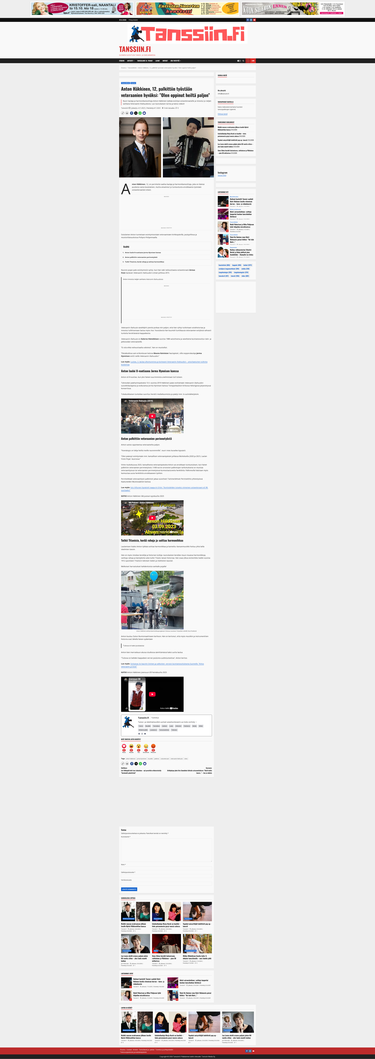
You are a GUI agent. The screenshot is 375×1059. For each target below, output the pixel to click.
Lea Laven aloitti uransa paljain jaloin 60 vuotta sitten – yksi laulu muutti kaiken (134, 958)
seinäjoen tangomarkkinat (229, 269)
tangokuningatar (241, 272)
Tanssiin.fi (135, 49)
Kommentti (125, 837)
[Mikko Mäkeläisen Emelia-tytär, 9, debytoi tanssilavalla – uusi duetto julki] (197, 943)
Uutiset (165, 61)
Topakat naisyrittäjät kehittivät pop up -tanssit (197, 925)
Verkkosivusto (126, 880)
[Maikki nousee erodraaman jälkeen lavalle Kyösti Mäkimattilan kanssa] (135, 911)
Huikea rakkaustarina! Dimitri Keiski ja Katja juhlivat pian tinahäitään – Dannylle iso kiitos (223, 252)
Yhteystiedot (133, 20)
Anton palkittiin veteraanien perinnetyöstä (141, 257)
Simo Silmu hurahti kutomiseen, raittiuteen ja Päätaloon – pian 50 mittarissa (164, 958)
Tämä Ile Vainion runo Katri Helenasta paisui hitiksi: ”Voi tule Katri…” (172, 995)
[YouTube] (145, 734)
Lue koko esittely (188, 722)
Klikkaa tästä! (222, 114)
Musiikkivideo (234, 196)
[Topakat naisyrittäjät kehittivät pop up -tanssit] (197, 911)
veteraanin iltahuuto (177, 759)
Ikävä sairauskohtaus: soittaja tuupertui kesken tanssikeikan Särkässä (172, 982)
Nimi (123, 864)
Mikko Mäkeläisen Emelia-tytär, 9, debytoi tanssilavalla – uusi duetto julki (197, 957)
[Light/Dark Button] (239, 61)
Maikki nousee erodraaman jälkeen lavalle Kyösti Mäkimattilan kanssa (133, 925)
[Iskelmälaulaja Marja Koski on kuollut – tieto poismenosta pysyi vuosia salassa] (166, 911)
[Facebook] (139, 734)
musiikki (150, 759)
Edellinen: (141, 770)
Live (253, 61)
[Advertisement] (166, 212)
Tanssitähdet (125, 83)
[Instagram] (142, 734)
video (186, 759)
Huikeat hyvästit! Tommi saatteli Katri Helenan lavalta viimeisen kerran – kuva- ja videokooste (126, 982)
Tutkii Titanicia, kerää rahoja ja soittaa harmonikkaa (144, 262)
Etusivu (121, 61)
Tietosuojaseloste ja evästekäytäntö (133, 1052)
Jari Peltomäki (125, 963)
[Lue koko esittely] (196, 722)
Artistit (130, 61)
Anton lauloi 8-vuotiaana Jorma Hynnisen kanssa (143, 252)
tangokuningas (225, 272)
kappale (236, 265)
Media (156, 951)
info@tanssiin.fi (223, 94)
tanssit (235, 276)
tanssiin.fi (224, 276)
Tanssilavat (188, 919)
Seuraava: (189, 770)
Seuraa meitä (222, 75)
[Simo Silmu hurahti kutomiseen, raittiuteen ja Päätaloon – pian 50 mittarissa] (166, 943)
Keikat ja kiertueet (128, 919)
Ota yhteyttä (175, 61)
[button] (243, 61)
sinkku (245, 269)
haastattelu (224, 265)
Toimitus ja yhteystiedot (164, 1050)
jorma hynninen (141, 759)
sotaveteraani (165, 759)
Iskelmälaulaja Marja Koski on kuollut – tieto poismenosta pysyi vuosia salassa (166, 925)
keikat (248, 265)
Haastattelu (233, 247)
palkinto (156, 759)
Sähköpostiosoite (128, 872)
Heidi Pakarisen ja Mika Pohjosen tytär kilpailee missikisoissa (126, 995)
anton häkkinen (130, 759)
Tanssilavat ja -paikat (145, 61)
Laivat (157, 61)
